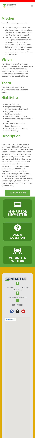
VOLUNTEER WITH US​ (17, 259)
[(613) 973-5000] (17, 300)
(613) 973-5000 (17, 305)
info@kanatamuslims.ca (17, 297)
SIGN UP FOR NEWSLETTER (17, 213)
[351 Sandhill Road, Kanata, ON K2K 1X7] (17, 283)
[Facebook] (12, 311)
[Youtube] (23, 311)
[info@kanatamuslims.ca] (17, 293)
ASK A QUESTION (17, 236)
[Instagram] (17, 311)
